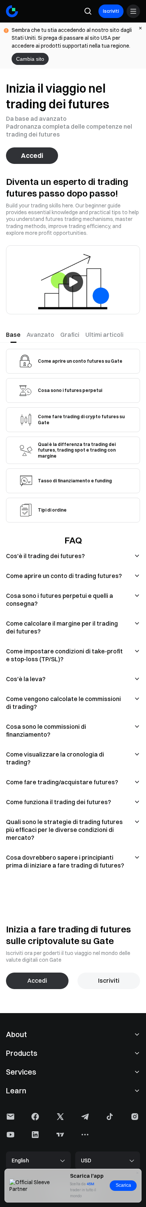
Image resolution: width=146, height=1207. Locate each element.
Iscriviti (111, 11)
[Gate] (12, 11)
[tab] (15, 334)
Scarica (123, 1185)
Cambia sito (30, 59)
